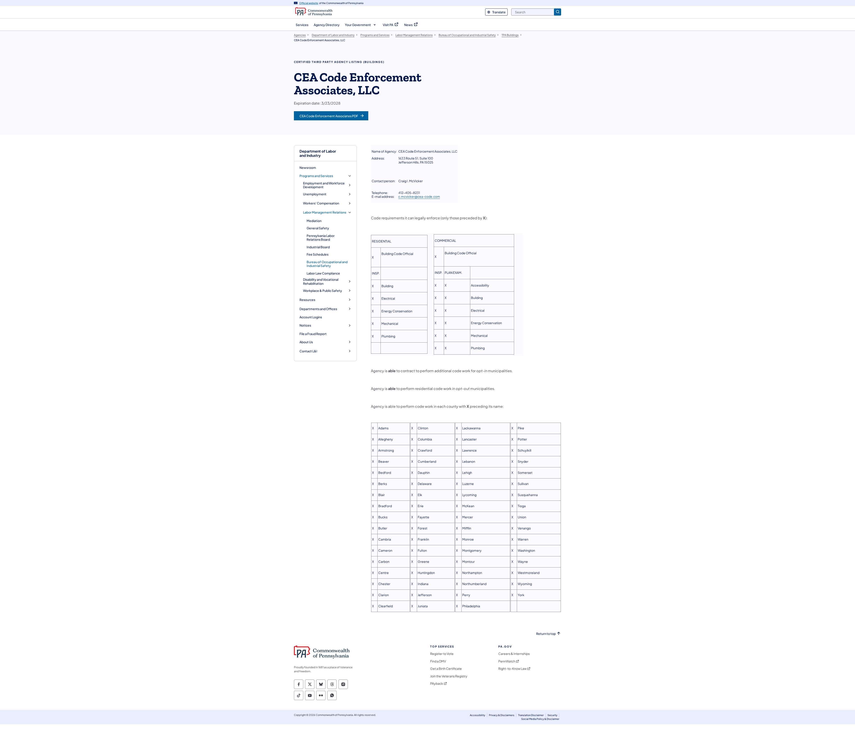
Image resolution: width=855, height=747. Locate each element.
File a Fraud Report (313, 334)
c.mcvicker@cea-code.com (419, 196)
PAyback (436, 683)
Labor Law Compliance (323, 273)
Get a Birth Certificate (446, 668)
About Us (306, 342)
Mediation (314, 221)
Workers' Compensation (321, 203)
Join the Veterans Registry (448, 676)
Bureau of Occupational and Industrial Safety (327, 264)
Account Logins (310, 317)
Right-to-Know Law (512, 668)
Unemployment (314, 194)
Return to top (546, 634)
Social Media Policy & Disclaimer (540, 718)
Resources (307, 300)
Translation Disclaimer (531, 715)
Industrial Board (318, 247)
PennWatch (506, 661)
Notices (305, 325)
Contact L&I (308, 351)
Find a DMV (438, 661)
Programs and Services (316, 176)
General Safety (318, 228)
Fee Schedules (317, 254)
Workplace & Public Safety (322, 291)
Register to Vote (442, 654)
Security (552, 715)
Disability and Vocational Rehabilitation (320, 281)
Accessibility (477, 715)
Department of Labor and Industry (317, 153)
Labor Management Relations (324, 212)
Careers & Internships (514, 654)
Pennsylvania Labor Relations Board (321, 238)
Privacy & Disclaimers (501, 715)
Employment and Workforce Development (324, 185)
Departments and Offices (318, 309)
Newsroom (307, 168)
